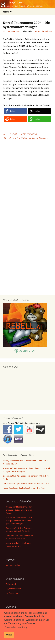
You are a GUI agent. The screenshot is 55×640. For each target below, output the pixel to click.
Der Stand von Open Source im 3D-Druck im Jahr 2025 (26, 483)
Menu (6, 11)
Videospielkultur (13, 565)
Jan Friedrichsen (44, 31)
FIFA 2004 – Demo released (20, 134)
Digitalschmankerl (13, 588)
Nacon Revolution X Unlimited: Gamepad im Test (23, 488)
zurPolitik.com (12, 593)
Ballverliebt (11, 584)
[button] (15, 111)
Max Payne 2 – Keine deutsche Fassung (28, 138)
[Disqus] (27, 179)
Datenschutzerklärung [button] (16, 627)
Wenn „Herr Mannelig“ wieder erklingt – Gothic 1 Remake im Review (19, 509)
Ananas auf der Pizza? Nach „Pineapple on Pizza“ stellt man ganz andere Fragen (19, 520)
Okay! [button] (9, 635)
